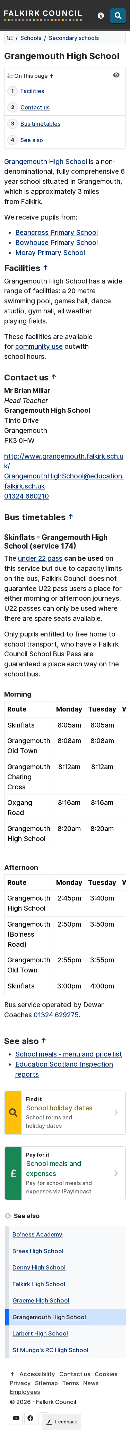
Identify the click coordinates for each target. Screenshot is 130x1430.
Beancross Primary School (56, 232)
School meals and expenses (53, 1168)
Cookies (106, 1374)
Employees (25, 1391)
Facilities (32, 91)
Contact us (35, 107)
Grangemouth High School (45, 161)
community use (39, 346)
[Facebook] (30, 1418)
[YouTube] (16, 1418)
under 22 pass (40, 558)
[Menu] (118, 15)
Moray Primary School (50, 252)
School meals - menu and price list (68, 1054)
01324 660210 (26, 496)
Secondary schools (74, 37)
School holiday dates (59, 1108)
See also (31, 140)
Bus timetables (40, 123)
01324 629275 (56, 1015)
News (91, 1383)
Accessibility (37, 1374)
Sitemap (46, 1383)
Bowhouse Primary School (56, 242)
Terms (70, 1383)
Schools (30, 37)
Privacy (20, 1383)
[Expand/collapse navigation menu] (116, 75)
